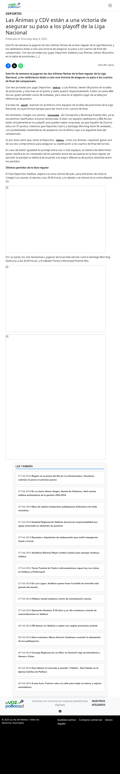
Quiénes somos (67, 720)
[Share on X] (14, 65)
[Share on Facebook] (8, 65)
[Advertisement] (60, 750)
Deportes (14, 13)
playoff (24, 105)
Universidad (53, 115)
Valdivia (56, 87)
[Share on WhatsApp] (20, 65)
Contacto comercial (90, 720)
